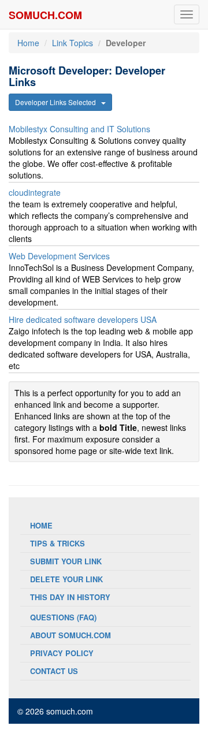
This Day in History (70, 596)
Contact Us (54, 670)
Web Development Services (59, 256)
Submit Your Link (66, 561)
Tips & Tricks (57, 543)
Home (28, 43)
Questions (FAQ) (63, 617)
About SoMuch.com (70, 635)
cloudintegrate (35, 192)
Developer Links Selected (58, 102)
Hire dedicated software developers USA (83, 319)
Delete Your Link (66, 579)
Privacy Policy (62, 652)
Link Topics (72, 43)
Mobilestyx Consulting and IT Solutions (79, 129)
